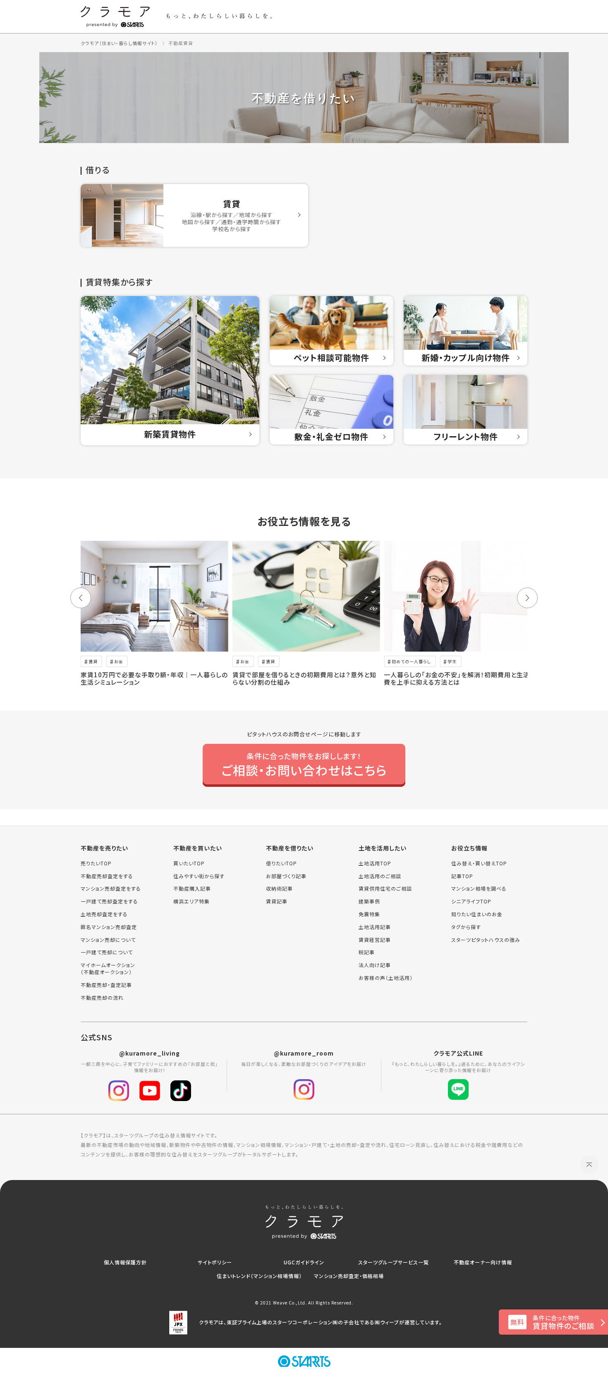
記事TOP (462, 876)
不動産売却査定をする (107, 876)
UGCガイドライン (304, 1262)
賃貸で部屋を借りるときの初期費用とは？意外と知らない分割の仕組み (304, 678)
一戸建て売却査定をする (109, 901)
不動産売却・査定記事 (106, 985)
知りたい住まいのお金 (477, 914)
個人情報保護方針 (125, 1262)
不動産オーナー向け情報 (483, 1262)
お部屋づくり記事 (286, 876)
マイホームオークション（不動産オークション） (108, 968)
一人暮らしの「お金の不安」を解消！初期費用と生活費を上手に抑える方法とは (457, 678)
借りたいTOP (281, 863)
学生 (452, 661)
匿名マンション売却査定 (109, 927)
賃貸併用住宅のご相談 (385, 888)
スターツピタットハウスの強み (485, 939)
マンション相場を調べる (479, 888)
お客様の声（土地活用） (386, 978)
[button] (80, 598)
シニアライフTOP (471, 901)
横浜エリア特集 (191, 901)
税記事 (367, 952)
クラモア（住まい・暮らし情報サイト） (119, 43)
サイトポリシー (215, 1262)
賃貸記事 (276, 901)
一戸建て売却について (107, 952)
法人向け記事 (375, 965)
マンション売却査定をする (111, 888)
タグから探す (466, 927)
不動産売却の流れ (102, 997)
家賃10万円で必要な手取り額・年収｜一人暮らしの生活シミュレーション (154, 678)
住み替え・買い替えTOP (479, 863)
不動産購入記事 (192, 888)
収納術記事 (279, 888)
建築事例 (369, 901)
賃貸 (93, 661)
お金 (118, 661)
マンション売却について (108, 939)
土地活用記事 (375, 927)
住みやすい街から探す (199, 876)
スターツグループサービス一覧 (393, 1262)
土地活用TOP (375, 863)
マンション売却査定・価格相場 (349, 1275)
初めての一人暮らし (411, 661)
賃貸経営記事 (375, 939)
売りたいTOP (96, 863)
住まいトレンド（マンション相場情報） (259, 1275)
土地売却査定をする (104, 914)
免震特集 (369, 914)
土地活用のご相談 (380, 876)
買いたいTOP (189, 863)
